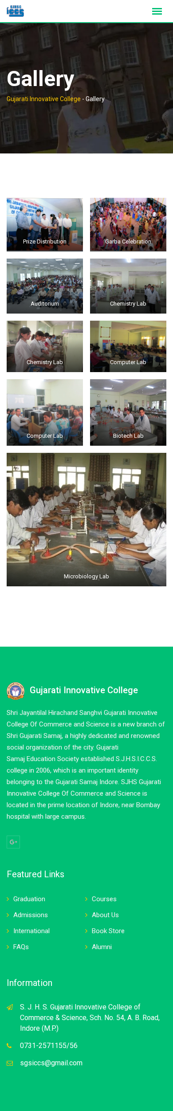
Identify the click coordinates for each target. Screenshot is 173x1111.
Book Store (108, 931)
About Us (105, 915)
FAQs (21, 947)
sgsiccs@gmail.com (51, 1063)
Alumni (102, 947)
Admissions (30, 915)
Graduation (29, 899)
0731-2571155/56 (49, 1045)
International (31, 931)
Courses (104, 899)
